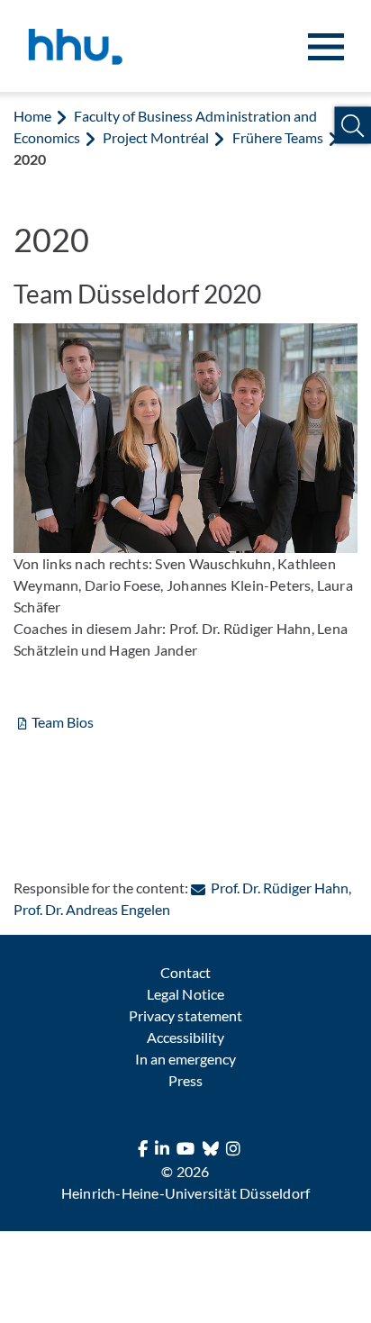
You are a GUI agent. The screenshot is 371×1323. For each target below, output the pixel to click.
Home (32, 115)
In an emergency (185, 1058)
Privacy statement (185, 1015)
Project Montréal (156, 137)
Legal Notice (185, 993)
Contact (185, 972)
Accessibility (185, 1037)
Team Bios (63, 721)
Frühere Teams (277, 137)
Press (185, 1080)
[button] (352, 125)
